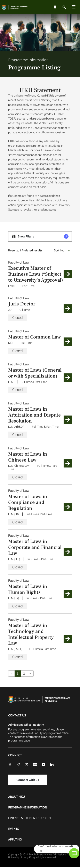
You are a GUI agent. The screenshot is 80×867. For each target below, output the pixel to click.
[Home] (18, 7)
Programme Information (27, 807)
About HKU (16, 796)
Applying (15, 839)
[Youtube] (45, 764)
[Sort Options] (69, 250)
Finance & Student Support (29, 818)
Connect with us (27, 780)
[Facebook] (12, 764)
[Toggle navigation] (73, 7)
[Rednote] (37, 764)
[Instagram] (20, 764)
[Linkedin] (54, 764)
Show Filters (42, 236)
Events (13, 829)
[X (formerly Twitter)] (29, 764)
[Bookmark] (54, 7)
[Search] (64, 7)
